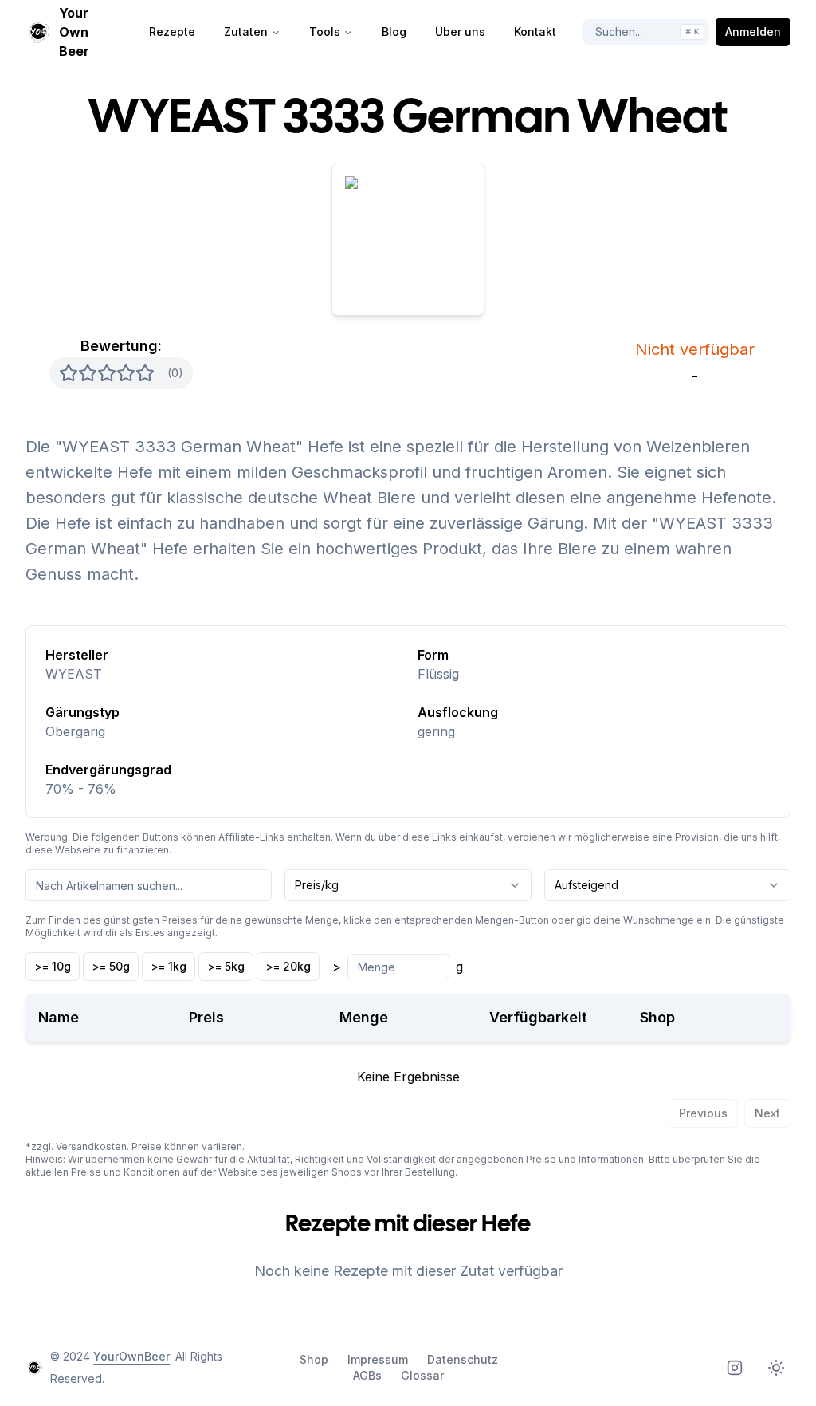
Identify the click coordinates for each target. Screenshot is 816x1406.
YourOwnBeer (131, 1356)
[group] (173, 966)
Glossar (422, 1375)
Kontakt (535, 31)
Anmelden (753, 31)
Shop (314, 1359)
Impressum (377, 1359)
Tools (324, 31)
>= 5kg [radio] (226, 966)
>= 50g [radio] (111, 966)
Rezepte (172, 31)
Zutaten (246, 31)
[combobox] (407, 885)
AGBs (367, 1375)
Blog (394, 31)
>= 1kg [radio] (168, 966)
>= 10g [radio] (52, 966)
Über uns (460, 31)
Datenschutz (462, 1359)
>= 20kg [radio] (288, 966)
